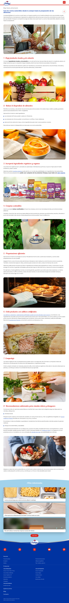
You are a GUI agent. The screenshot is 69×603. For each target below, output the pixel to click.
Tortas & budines (6, 558)
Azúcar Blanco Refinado (8, 572)
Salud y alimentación (12, 8)
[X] (34, 549)
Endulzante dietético (7, 577)
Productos (6, 566)
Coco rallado (38, 577)
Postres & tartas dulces (40, 558)
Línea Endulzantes (7, 568)
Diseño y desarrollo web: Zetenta (9, 600)
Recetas (5, 556)
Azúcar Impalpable (39, 570)
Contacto (6, 594)
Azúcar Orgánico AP (7, 574)
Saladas (4, 563)
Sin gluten (5, 560)
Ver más (34, 535)
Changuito (5, 581)
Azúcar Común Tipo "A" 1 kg (8, 570)
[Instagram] (19, 549)
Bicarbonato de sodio (40, 579)
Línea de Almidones (7, 583)
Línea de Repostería (40, 568)
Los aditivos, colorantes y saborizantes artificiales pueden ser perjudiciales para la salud (26, 315)
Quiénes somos (7, 588)
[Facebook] (4, 549)
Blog (4, 8)
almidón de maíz (35, 432)
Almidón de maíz (6, 585)
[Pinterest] (64, 549)
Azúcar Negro (38, 572)
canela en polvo (46, 430)
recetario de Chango (14, 320)
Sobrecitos (5, 579)
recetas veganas (17, 171)
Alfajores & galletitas (40, 560)
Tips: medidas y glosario (40, 563)
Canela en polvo (39, 574)
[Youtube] (49, 549)
